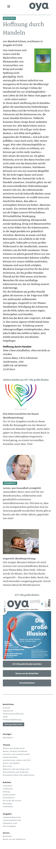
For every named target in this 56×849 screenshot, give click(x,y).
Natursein (7, 766)
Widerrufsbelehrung (12, 719)
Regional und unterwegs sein (16, 769)
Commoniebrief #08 (12, 820)
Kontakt (6, 708)
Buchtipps (7, 803)
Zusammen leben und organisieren (18, 775)
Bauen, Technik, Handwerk (15, 751)
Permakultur (9, 797)
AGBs (5, 716)
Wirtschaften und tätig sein (15, 772)
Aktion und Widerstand (13, 748)
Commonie (8, 789)
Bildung (6, 792)
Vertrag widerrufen (13, 724)
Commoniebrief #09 (12, 817)
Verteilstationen (27, 683)
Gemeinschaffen (10, 757)
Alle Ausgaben (9, 826)
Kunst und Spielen (11, 763)
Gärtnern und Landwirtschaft (16, 754)
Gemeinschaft (9, 794)
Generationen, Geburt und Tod (16, 760)
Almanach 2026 (10, 823)
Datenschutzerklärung (13, 714)
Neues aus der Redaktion (26, 673)
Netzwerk (7, 836)
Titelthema (8, 806)
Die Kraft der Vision (12, 800)
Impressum (8, 711)
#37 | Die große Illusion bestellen (27, 664)
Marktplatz (8, 737)
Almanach (7, 786)
